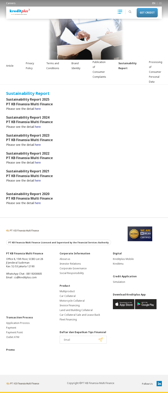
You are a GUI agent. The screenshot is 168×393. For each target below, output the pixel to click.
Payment (11, 327)
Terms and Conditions (52, 66)
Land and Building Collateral (76, 310)
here (38, 109)
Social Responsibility (72, 273)
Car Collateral (68, 296)
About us (65, 259)
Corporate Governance (73, 268)
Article (10, 65)
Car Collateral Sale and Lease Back (80, 315)
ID (160, 3)
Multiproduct (67, 291)
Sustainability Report (127, 66)
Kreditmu (118, 263)
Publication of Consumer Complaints (99, 69)
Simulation (119, 282)
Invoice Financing (70, 305)
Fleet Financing (68, 319)
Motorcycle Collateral (72, 300)
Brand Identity (76, 66)
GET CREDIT (147, 12)
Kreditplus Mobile (123, 259)
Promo (10, 349)
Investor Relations (70, 263)
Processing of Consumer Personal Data (155, 71)
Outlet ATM (12, 337)
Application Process (18, 323)
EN (153, 3)
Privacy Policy (30, 66)
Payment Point (14, 332)
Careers (11, 3)
